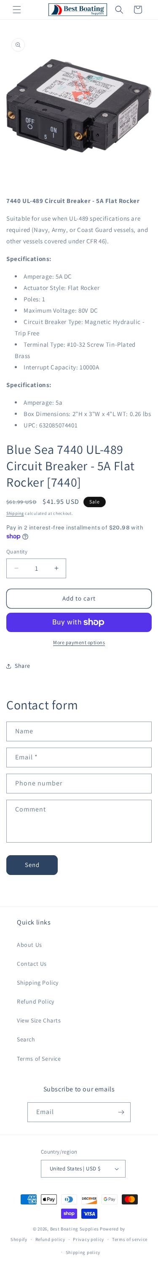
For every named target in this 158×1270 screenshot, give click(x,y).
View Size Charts (39, 1020)
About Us (29, 945)
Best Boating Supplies (74, 1229)
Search (26, 1039)
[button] (17, 9)
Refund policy (50, 1239)
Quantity (16, 551)
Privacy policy (88, 1239)
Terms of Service (39, 1058)
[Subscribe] (121, 1112)
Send (32, 865)
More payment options (79, 642)
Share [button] (22, 665)
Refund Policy (35, 1001)
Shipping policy (83, 1252)
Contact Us (32, 963)
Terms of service (129, 1239)
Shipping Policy (38, 982)
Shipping (15, 513)
